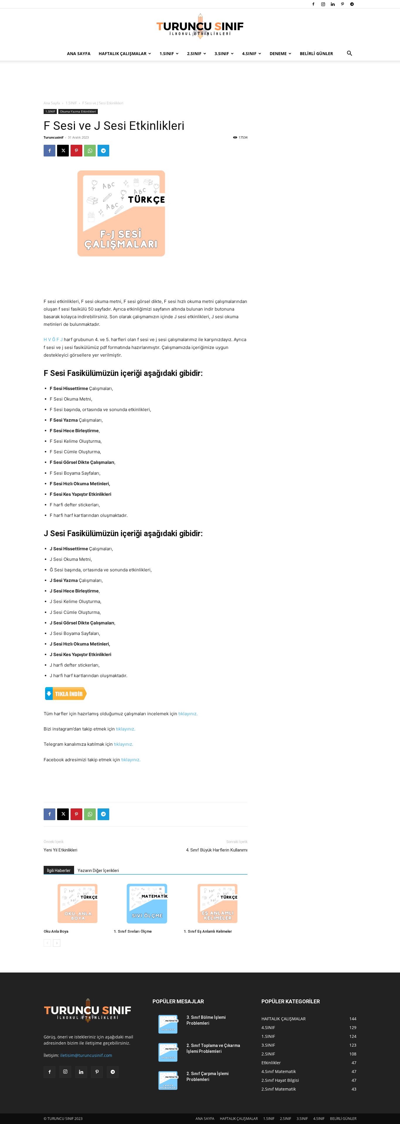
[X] (63, 150)
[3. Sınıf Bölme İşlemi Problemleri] (167, 1024)
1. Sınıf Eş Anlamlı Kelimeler (208, 931)
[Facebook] (313, 4)
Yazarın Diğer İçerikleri (98, 870)
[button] (349, 54)
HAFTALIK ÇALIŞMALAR (122, 53)
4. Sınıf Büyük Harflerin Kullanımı (216, 850)
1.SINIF (167, 53)
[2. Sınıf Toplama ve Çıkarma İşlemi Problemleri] (167, 1053)
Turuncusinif (53, 137)
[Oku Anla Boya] (75, 905)
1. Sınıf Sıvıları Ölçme (133, 931)
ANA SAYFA (78, 53)
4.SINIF (249, 53)
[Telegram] (352, 4)
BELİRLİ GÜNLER (316, 53)
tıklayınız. (188, 713)
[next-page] (56, 943)
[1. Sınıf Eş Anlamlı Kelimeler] (215, 905)
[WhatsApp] (90, 150)
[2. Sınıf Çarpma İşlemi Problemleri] (167, 1081)
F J (60, 339)
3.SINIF (222, 53)
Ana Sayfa (52, 103)
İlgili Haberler (59, 870)
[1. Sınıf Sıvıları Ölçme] (145, 905)
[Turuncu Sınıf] (200, 27)
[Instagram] (323, 4)
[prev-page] (47, 943)
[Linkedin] (332, 4)
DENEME (278, 53)
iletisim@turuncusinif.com (86, 1055)
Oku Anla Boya (56, 931)
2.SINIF (194, 53)
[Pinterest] (342, 4)
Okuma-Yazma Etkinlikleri (78, 111)
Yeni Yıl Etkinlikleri (60, 850)
